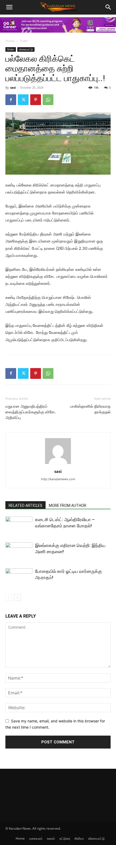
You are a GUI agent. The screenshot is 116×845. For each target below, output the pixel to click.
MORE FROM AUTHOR (67, 505)
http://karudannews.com (58, 479)
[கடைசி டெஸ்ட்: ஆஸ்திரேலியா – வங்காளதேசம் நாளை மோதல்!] (18, 526)
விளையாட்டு (26, 49)
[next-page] (17, 597)
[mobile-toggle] (9, 7)
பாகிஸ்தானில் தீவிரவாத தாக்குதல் (90, 409)
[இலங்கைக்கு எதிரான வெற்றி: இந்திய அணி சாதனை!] (18, 551)
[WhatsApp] (48, 99)
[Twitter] (23, 99)
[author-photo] (58, 464)
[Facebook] (10, 99)
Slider (24, 41)
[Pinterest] (35, 99)
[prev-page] (8, 597)
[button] (108, 7)
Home (10, 41)
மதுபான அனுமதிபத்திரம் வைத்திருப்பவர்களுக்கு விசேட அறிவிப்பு (30, 412)
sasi (13, 87)
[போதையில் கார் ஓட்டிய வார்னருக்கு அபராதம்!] (18, 577)
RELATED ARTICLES (25, 505)
